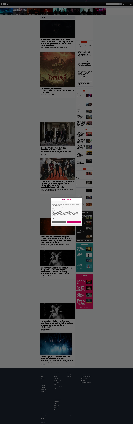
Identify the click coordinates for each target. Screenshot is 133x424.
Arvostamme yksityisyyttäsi (59, 201)
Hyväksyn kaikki (74, 221)
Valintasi (74, 201)
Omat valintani (58, 221)
